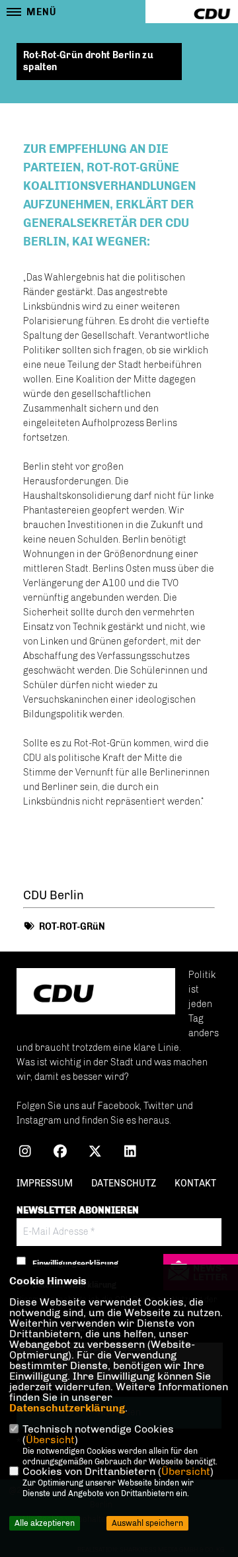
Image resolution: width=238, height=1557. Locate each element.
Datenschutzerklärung (67, 1407)
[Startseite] (96, 992)
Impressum (45, 1183)
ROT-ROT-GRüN (72, 926)
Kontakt (195, 1183)
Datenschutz (123, 1183)
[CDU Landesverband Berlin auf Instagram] (25, 1153)
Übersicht (50, 1439)
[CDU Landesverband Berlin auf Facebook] (60, 1153)
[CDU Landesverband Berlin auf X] (95, 1153)
